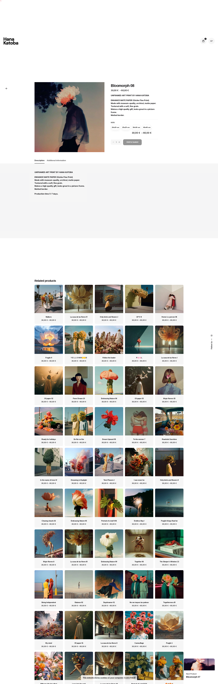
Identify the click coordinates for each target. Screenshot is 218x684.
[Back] (6, 88)
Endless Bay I (139, 521)
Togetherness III (169, 602)
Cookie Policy (129, 678)
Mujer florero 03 (169, 398)
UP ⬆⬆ (139, 317)
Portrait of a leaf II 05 (109, 521)
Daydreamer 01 (109, 602)
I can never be (139, 480)
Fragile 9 (48, 358)
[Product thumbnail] (49, 299)
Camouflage (139, 643)
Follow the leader (109, 358)
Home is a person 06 (169, 317)
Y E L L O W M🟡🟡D (79, 358)
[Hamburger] (211, 41)
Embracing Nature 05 (79, 521)
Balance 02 (79, 602)
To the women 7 (139, 439)
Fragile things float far (169, 521)
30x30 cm (136, 127)
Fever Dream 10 (79, 398)
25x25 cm (126, 127)
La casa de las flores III (78, 562)
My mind (48, 643)
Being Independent (49, 602)
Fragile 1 (169, 643)
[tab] (40, 160)
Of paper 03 (139, 398)
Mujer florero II (48, 562)
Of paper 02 (48, 398)
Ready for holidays (49, 439)
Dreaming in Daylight (79, 480)
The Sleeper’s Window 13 (169, 562)
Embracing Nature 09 (109, 562)
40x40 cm (146, 127)
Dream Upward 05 (109, 439)
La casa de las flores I (169, 358)
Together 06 (139, 562)
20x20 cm (115, 127)
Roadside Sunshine (169, 439)
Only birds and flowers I (109, 317)
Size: (113, 122)
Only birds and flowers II (169, 480)
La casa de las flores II (109, 643)
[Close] (135, 677)
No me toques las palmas (139, 602)
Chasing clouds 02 (49, 521)
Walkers (49, 317)
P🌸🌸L (139, 358)
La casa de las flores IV (78, 317)
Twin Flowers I (109, 480)
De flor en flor (79, 439)
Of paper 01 (78, 643)
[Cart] (203, 41)
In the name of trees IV (48, 480)
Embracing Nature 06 (109, 398)
